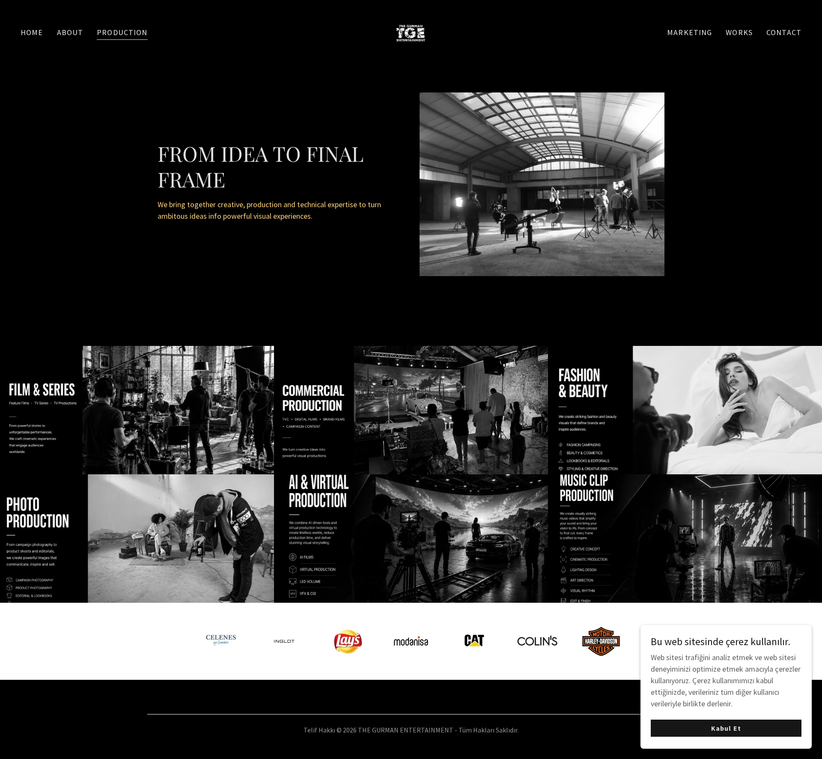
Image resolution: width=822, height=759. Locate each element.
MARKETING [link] (689, 32)
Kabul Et (726, 728)
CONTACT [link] (783, 32)
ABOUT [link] (70, 32)
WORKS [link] (739, 32)
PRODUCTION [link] (122, 32)
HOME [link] (32, 32)
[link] (411, 31)
